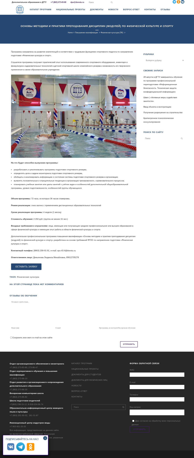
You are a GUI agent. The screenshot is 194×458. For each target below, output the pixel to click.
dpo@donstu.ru (77, 2)
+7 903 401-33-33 (18, 426)
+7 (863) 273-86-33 (18, 389)
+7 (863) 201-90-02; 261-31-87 (24, 415)
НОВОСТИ (76, 385)
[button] (26, 266)
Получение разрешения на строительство (162, 112)
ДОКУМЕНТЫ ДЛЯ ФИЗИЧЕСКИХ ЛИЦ (89, 380)
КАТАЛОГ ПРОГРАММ (81, 363)
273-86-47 (33, 367)
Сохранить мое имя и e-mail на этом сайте (32, 337)
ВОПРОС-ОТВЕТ (79, 391)
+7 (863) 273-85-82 (18, 397)
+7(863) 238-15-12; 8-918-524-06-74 (26, 404)
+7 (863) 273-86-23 (18, 378)
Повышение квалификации (86, 33)
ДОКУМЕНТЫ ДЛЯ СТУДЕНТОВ (86, 374)
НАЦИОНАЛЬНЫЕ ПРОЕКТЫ (84, 369)
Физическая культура (28, 277)
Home (70, 33)
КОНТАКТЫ (76, 397)
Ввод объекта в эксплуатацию (157, 107)
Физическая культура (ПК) (112, 33)
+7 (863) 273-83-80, (19, 367)
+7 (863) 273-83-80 (58, 2)
